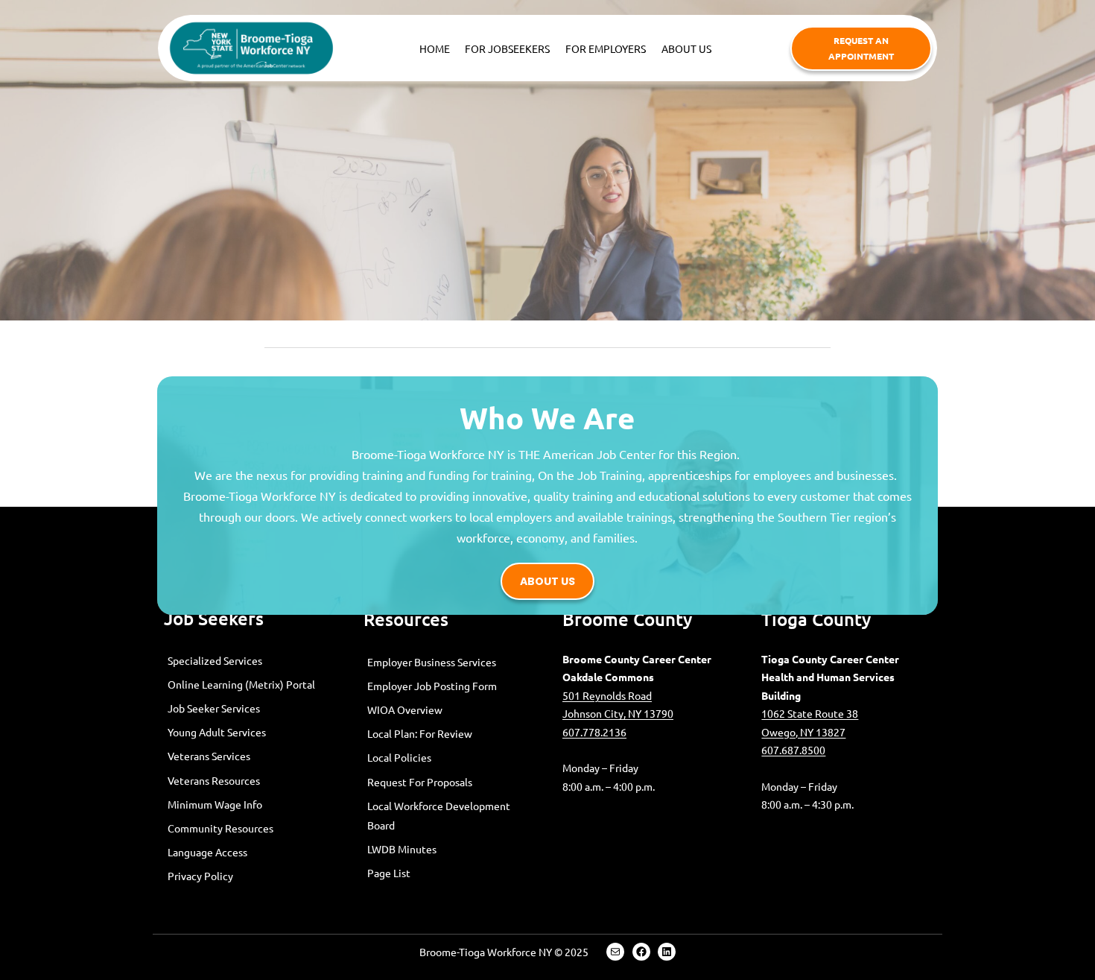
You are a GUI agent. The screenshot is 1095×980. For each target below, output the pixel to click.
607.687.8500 (793, 749)
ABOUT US (547, 581)
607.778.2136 (594, 732)
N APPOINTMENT (861, 48)
